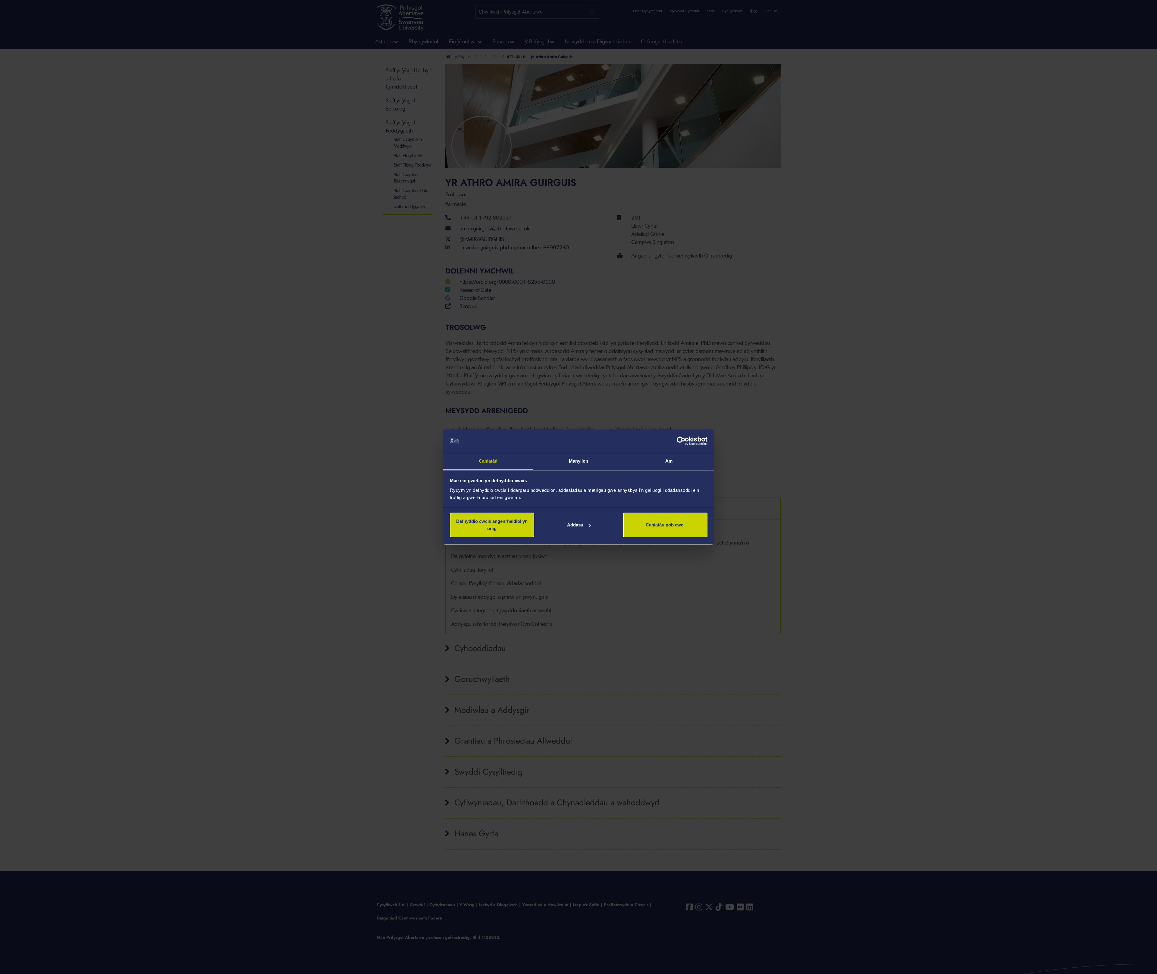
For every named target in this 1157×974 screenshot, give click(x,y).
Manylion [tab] (578, 461)
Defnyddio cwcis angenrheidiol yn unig (492, 525)
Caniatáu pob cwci (665, 524)
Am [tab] (669, 461)
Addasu (575, 524)
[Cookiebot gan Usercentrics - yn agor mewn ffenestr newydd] (681, 441)
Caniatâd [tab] (488, 461)
